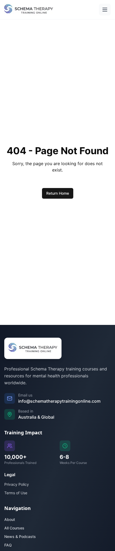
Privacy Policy (16, 484)
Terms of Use (15, 493)
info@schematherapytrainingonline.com (59, 401)
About (9, 519)
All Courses (14, 528)
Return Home (57, 193)
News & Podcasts (20, 536)
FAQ (8, 545)
